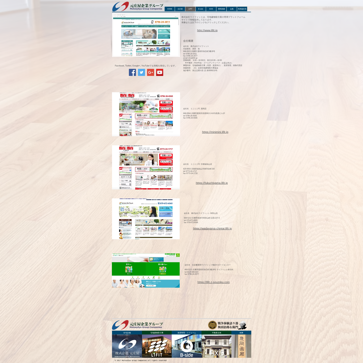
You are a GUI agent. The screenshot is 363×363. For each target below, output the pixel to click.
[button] (187, 333)
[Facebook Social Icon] (132, 72)
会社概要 (188, 40)
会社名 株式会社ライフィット (196, 46)
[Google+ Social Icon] (150, 72)
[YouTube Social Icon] (159, 72)
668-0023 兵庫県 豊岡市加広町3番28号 (199, 51)
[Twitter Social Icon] (141, 72)
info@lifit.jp (192, 58)
